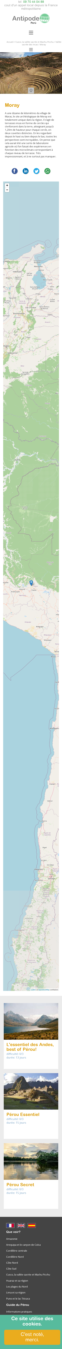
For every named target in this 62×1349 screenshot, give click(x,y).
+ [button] (7, 185)
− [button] (7, 190)
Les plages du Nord (17, 1286)
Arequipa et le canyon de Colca (23, 1244)
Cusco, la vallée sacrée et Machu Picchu (28, 1274)
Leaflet (33, 989)
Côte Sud (11, 1268)
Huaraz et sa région (17, 1280)
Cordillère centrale (16, 1250)
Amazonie (11, 1238)
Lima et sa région (15, 1292)
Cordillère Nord (15, 1256)
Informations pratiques (19, 1311)
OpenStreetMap (43, 989)
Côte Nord (12, 1262)
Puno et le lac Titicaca (18, 1298)
